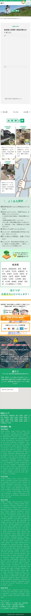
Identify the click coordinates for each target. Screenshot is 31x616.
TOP (3, 603)
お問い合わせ (14, 608)
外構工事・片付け (6, 606)
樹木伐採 (25, 603)
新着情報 (22, 606)
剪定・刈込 (18, 603)
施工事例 (15, 606)
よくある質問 (5, 608)
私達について (9, 603)
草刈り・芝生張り (6, 605)
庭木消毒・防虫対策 (18, 605)
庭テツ (14, 614)
